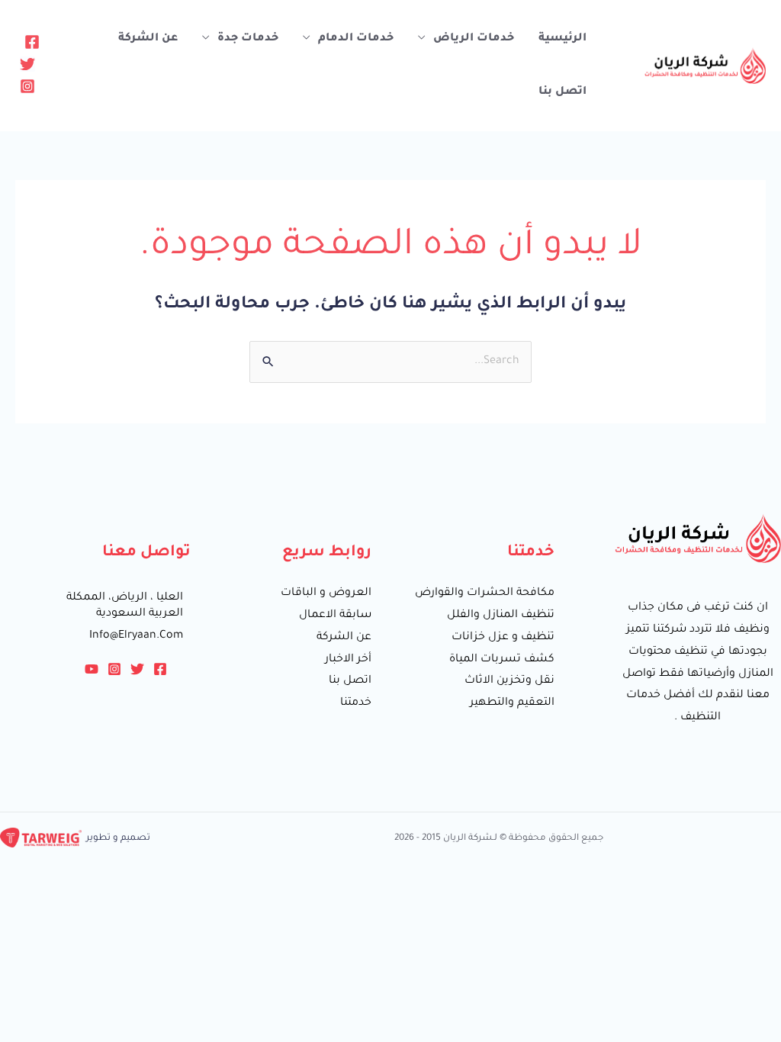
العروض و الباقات (326, 593)
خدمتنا (355, 703)
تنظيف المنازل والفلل (500, 615)
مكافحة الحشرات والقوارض (484, 593)
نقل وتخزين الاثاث (509, 681)
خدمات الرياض (473, 39)
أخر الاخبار (348, 660)
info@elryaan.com (136, 636)
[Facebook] (32, 42)
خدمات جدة (247, 39)
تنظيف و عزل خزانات (503, 638)
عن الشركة (148, 39)
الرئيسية (562, 39)
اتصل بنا (562, 92)
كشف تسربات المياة (501, 660)
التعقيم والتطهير (512, 703)
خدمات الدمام (356, 39)
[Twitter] (27, 64)
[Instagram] (27, 86)
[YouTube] (91, 669)
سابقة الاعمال (335, 615)
